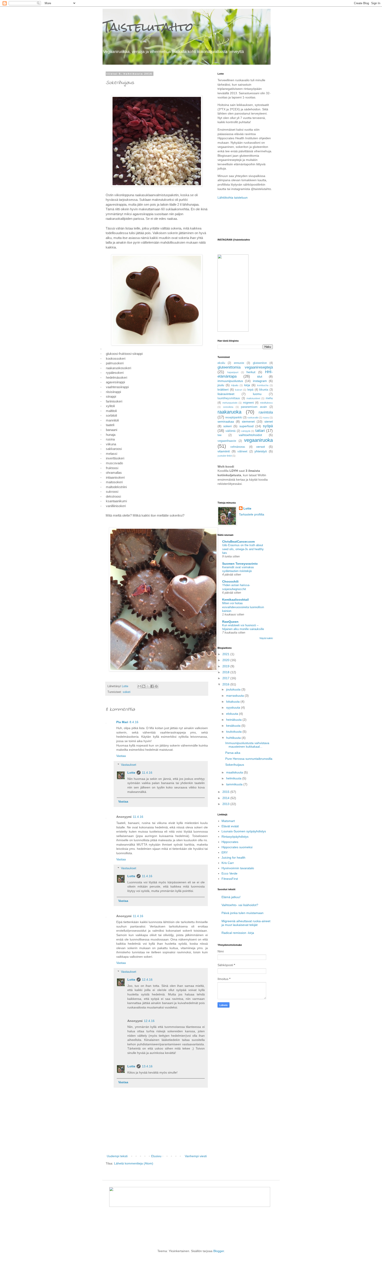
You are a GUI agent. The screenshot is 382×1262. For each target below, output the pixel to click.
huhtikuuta (234, 737)
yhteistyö (260, 451)
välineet (242, 451)
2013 (226, 804)
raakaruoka (229, 412)
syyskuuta (233, 707)
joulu (221, 385)
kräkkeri (223, 389)
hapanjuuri (232, 372)
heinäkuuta (234, 719)
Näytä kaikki (266, 638)
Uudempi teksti (117, 1156)
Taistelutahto (148, 27)
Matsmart (228, 821)
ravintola (266, 412)
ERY (225, 852)
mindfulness (266, 402)
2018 (226, 672)
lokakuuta (233, 701)
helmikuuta (234, 778)
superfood (246, 426)
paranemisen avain (254, 406)
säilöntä (230, 431)
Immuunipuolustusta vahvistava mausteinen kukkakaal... (247, 745)
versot (260, 446)
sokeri (126, 692)
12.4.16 (147, 979)
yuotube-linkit (225, 455)
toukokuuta (234, 731)
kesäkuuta (233, 725)
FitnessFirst (230, 878)
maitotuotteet (253, 398)
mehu (269, 398)
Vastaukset (128, 765)
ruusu (266, 417)
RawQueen (230, 621)
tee (220, 435)
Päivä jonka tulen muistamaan (243, 913)
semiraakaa (226, 421)
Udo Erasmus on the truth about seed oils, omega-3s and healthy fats (243, 549)
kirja (247, 385)
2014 (226, 798)
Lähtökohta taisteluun (233, 197)
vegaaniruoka (258, 440)
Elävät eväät (230, 826)
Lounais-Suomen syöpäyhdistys (244, 831)
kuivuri (238, 389)
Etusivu (156, 1156)
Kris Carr (228, 863)
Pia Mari (122, 722)
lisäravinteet (226, 394)
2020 (226, 660)
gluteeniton (260, 363)
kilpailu (234, 385)
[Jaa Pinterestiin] (156, 686)
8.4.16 (134, 722)
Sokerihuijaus (234, 764)
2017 (226, 678)
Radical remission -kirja (238, 933)
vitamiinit (224, 451)
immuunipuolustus (230, 381)
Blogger (218, 1251)
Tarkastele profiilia (251, 514)
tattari (260, 431)
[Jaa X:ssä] (148, 686)
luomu (257, 394)
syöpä (268, 426)
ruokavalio (252, 417)
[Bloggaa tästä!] (143, 686)
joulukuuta (233, 689)
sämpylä (245, 431)
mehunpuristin (229, 402)
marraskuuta (235, 695)
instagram (260, 381)
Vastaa (121, 756)
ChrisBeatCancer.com (238, 541)
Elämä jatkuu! (231, 897)
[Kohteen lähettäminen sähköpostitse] (139, 686)
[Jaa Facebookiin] (152, 686)
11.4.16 (147, 772)
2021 (226, 654)
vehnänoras (237, 446)
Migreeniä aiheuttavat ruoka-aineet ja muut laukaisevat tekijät (246, 923)
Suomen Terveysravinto (240, 563)
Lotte (131, 772)
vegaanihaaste (227, 440)
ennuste (239, 363)
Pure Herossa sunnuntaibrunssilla (248, 758)
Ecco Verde (229, 873)
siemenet (248, 421)
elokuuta (232, 713)
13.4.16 (147, 1066)
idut (259, 376)
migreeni (248, 402)
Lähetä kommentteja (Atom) (133, 1163)
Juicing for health (233, 857)
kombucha (262, 385)
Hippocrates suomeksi (237, 847)
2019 (226, 666)
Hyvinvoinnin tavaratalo (238, 868)
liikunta (263, 389)
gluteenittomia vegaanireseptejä (245, 367)
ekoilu (221, 363)
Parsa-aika (232, 752)
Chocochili (230, 581)
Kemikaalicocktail (235, 599)
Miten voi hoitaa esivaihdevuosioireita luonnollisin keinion (243, 607)
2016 (226, 684)
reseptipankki (233, 417)
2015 (226, 792)
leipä (250, 389)
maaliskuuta (235, 772)
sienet (268, 421)
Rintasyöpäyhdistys (235, 836)
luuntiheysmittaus (229, 398)
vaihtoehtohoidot (250, 435)
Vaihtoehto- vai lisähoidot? (240, 905)
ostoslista (228, 407)
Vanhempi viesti (196, 1156)
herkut (250, 372)
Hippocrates (230, 842)
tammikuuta (234, 784)
